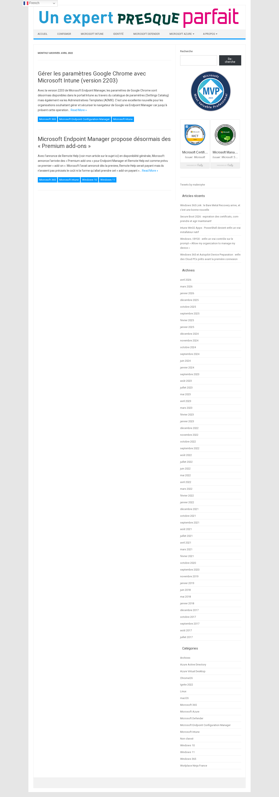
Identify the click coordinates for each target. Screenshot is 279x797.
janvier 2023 (187, 421)
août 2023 (186, 380)
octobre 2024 (188, 347)
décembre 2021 (189, 509)
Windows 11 (107, 179)
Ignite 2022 (186, 684)
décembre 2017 (189, 610)
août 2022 (186, 455)
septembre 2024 (189, 354)
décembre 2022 (189, 428)
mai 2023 (185, 394)
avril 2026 (185, 279)
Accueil (42, 34)
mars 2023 (186, 407)
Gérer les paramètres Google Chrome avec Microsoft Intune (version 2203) (92, 77)
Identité (118, 34)
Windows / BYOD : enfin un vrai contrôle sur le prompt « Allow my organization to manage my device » (207, 243)
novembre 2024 (189, 340)
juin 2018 (185, 589)
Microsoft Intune (92, 34)
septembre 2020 (189, 569)
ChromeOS (186, 678)
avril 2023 (185, 401)
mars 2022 (186, 488)
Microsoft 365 (47, 119)
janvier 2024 (187, 367)
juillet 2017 (186, 637)
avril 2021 (185, 542)
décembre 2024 (189, 333)
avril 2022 (185, 482)
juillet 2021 (186, 535)
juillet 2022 (186, 461)
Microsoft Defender (146, 34)
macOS (184, 698)
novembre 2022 (189, 434)
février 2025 (187, 320)
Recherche (186, 51)
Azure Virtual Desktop (192, 671)
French (33, 3)
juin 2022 (185, 468)
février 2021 (187, 556)
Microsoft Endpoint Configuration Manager (84, 119)
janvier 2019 (187, 583)
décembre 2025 (189, 300)
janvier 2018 (187, 603)
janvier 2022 (187, 502)
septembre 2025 (189, 313)
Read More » (79, 110)
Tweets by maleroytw (192, 184)
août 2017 (186, 630)
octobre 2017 (188, 616)
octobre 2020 (188, 562)
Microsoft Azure (181, 34)
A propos (209, 34)
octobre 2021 (188, 515)
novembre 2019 (189, 576)
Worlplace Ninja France (193, 765)
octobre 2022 (188, 441)
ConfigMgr (64, 34)
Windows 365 (188, 758)
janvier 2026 (187, 293)
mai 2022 (185, 475)
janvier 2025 (187, 327)
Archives (185, 657)
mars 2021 (186, 549)
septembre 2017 (189, 623)
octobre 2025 (188, 306)
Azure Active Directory (193, 664)
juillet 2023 (186, 387)
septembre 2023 (189, 374)
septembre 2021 (189, 522)
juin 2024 (185, 360)
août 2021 (186, 529)
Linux (183, 691)
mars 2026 (186, 286)
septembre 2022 (189, 448)
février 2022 (187, 495)
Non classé (186, 738)
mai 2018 (185, 596)
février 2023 (187, 414)
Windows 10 (89, 179)
